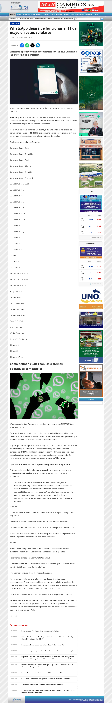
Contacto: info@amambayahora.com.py (90, 701)
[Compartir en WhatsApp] (27, 45)
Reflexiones (88, 14)
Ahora (12, 15)
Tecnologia (66, 14)
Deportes (46, 14)
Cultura (53, 14)
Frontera (59, 14)
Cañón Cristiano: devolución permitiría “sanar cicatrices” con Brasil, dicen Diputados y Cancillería (30, 19)
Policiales (39, 14)
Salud (72, 14)
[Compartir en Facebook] (22, 45)
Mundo (33, 14)
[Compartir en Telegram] (38, 45)
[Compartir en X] (32, 45)
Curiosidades (79, 14)
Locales (19, 14)
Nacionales (26, 14)
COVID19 (96, 14)
